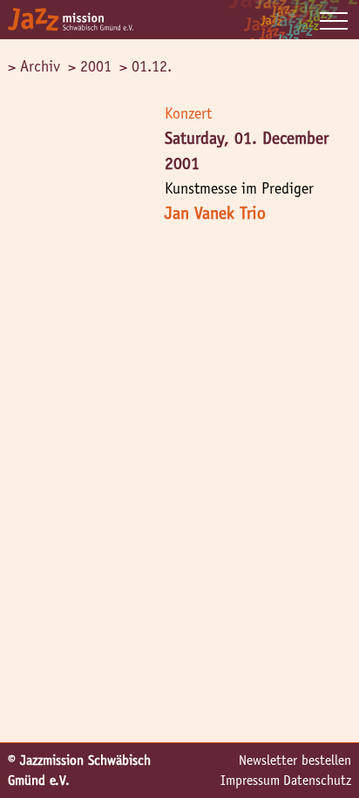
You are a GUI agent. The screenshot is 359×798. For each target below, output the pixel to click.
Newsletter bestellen (295, 760)
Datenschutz (317, 780)
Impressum (250, 780)
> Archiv (34, 66)
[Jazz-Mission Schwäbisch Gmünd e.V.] (70, 19)
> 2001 (90, 66)
